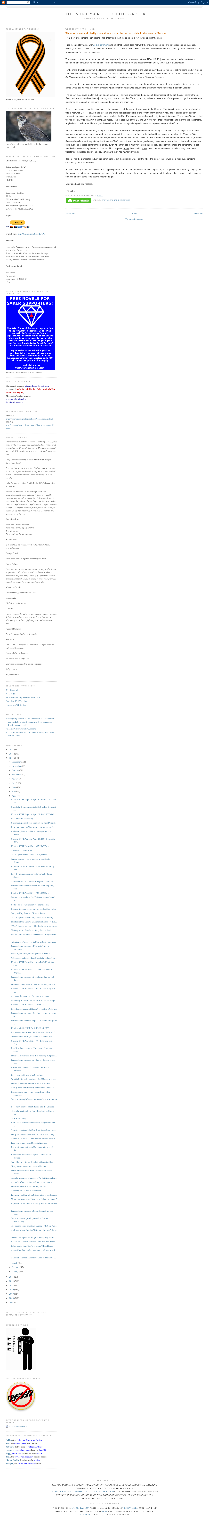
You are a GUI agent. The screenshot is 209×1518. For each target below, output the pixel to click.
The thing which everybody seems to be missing (32, 917)
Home (134, 213)
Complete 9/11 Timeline (16, 701)
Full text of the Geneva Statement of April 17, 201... (34, 921)
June (14, 787)
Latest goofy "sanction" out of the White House (32, 1245)
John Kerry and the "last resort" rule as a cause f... (32, 826)
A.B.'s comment (101, 45)
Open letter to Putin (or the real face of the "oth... (32, 1036)
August (15, 778)
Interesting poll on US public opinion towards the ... (34, 1194)
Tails (8, 1456)
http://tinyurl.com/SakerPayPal (31, 233)
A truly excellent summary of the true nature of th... (33, 1087)
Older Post (198, 213)
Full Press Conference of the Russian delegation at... (34, 984)
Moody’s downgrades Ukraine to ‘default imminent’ (34, 1199)
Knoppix (10, 1449)
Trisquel (9, 1463)
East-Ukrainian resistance (116, 200)
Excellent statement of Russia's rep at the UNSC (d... (34, 1008)
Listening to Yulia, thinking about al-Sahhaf (30, 953)
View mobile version (134, 218)
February (16, 1267)
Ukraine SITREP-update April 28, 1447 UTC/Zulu (33, 814)
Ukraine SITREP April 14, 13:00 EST (27, 1004)
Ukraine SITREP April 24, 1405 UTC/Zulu (30, 846)
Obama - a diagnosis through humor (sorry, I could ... (34, 1237)
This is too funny (18, 1118)
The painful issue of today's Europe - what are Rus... (33, 1225)
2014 (11, 757)
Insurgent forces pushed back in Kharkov (29, 1142)
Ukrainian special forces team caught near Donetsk (33, 822)
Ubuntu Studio (12, 1460)
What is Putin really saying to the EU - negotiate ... (33, 1079)
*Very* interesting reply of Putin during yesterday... (34, 925)
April (14, 795)
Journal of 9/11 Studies (16, 704)
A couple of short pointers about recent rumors (31, 1182)
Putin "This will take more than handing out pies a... (34, 1055)
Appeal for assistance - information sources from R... (33, 1138)
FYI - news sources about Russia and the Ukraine (32, 1106)
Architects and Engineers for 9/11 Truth (23, 697)
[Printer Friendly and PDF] (78, 201)
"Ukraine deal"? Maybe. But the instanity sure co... (33, 941)
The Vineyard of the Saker (104, 14)
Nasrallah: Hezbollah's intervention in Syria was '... (33, 1257)
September (17, 774)
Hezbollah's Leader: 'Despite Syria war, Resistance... (33, 1241)
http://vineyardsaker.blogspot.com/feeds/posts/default (29, 418)
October (15, 770)
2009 (11, 1293)
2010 (11, 1289)
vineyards (87, 1514)
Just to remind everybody (22, 818)
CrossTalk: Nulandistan (21, 850)
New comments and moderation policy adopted (32, 881)
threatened (130, 1507)
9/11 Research (12, 689)
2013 (11, 1276)
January (15, 1271)
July (14, 782)
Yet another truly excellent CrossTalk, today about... (34, 957)
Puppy (8, 1453)
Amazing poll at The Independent (26, 1190)
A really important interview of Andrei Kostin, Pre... (33, 1177)
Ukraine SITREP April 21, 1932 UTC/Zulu (30, 892)
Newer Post (70, 213)
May (14, 791)
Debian (9, 1439)
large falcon (81, 1507)
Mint (8, 1443)
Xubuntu (10, 1446)
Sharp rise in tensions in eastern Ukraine (28, 1166)
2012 (11, 1281)
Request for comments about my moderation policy (33, 908)
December (16, 761)
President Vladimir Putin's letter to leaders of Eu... (33, 1083)
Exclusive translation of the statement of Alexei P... (33, 1032)
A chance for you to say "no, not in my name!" (31, 996)
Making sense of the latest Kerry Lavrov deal (31, 930)
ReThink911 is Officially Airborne (21, 728)
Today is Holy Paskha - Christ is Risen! (28, 913)
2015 (11, 753)
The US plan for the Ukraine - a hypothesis (29, 854)
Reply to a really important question (27, 1074)
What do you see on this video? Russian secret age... (34, 1000)
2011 (11, 1285)
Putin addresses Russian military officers (29, 1186)
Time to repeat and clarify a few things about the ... (33, 1130)
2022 (11, 749)
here (104, 1511)
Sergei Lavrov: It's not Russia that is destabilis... (32, 1161)
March (15, 1262)
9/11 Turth (10, 693)
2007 (11, 1302)
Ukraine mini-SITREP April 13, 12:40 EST (30, 1028)
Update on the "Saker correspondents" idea (30, 904)
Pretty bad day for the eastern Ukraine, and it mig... (33, 1134)
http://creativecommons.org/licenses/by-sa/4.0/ (83, 1491)
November (16, 765)
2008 (11, 1298)
